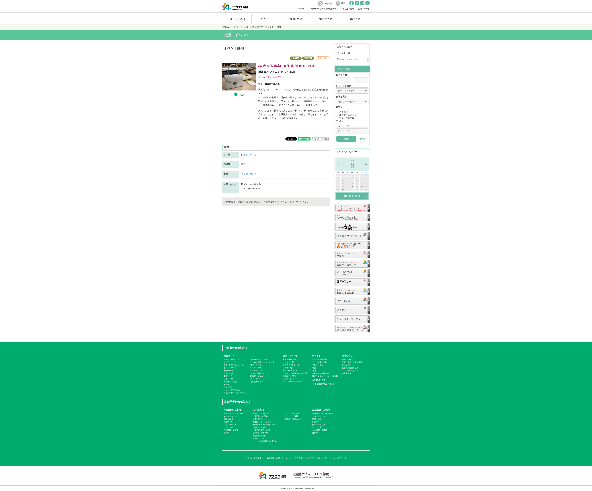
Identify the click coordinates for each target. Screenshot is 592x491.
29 (366, 187)
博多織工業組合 (248, 174)
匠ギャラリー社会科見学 (352, 362)
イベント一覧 (288, 362)
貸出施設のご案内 (232, 410)
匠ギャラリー (229, 387)
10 (343, 181)
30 (338, 190)
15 (366, 181)
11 (347, 181)
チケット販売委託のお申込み (265, 441)
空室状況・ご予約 (321, 410)
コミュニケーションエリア (235, 393)
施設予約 (355, 19)
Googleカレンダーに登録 (320, 139)
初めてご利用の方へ (261, 413)
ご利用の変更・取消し (262, 430)
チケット (266, 19)
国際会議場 (228, 370)
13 (357, 181)
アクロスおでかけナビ (323, 384)
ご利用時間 (257, 419)
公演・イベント (236, 19)
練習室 (226, 384)
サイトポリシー (338, 458)
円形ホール (228, 373)
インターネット (318, 365)
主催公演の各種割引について (324, 373)
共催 (341, 121)
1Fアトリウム (256, 365)
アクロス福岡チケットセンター (263, 362)
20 (357, 184)
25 (347, 187)
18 (347, 184)
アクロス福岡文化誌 (350, 370)
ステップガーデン (257, 379)
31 (343, 190)
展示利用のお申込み (350, 368)
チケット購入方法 (319, 362)
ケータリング (258, 438)
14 (362, 181)
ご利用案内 (258, 410)
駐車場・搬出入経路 (293, 419)
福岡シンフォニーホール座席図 (325, 376)
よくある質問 (348, 9)
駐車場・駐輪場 (256, 376)
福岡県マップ (347, 373)
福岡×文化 (296, 19)
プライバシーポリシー (320, 458)
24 (343, 187)
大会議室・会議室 (231, 382)
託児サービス (288, 368)
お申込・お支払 (259, 427)
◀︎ (338, 164)
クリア (363, 139)
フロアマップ (229, 362)
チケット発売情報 (319, 359)
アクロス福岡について (233, 359)
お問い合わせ (363, 9)
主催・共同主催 (346, 118)
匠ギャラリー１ (248, 155)
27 (357, 187)
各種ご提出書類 (259, 436)
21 (362, 184)
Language (327, 3)
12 (352, 181)
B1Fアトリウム (256, 368)
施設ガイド (325, 19)
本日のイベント (352, 196)
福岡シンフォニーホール (234, 365)
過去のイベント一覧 (291, 365)
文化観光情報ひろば (258, 359)
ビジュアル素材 (291, 416)
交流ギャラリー (230, 376)
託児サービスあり (347, 115)
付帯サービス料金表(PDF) (264, 425)
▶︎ (366, 164)
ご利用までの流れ (260, 416)
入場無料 (343, 111)
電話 (314, 368)
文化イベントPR (348, 365)
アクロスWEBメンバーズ (293, 382)
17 (343, 184)
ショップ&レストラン (259, 373)
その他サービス (256, 382)
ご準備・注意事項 (260, 433)
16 (338, 184)
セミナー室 (228, 379)
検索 (343, 3)
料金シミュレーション (262, 422)
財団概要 (257, 458)
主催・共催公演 (289, 359)
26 (352, 187)
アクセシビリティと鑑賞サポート (324, 9)
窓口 (314, 370)
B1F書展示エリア (257, 370)
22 (366, 184)
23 (338, 187)
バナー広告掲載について (299, 458)
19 (352, 184)
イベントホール (230, 368)
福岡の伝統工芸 (348, 359)
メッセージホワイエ (232, 390)
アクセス (302, 9)
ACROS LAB (318, 380)
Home (227, 27)
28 (362, 187)
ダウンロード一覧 (292, 413)
